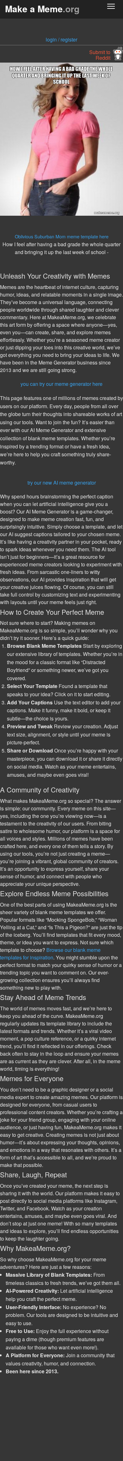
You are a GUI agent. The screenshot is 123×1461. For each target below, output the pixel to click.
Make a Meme (42, 8)
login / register (61, 39)
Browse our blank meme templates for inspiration (50, 953)
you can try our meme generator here (61, 383)
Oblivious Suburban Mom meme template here (61, 236)
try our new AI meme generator (61, 482)
